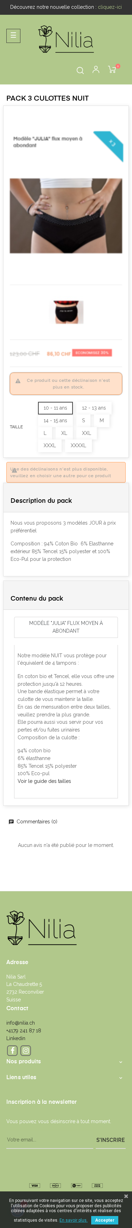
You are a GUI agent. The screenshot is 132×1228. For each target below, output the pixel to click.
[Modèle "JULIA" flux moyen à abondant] (66, 216)
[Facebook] (12, 1050)
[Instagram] (25, 1050)
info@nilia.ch (20, 1023)
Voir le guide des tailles (44, 781)
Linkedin (15, 1038)
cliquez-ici (110, 7)
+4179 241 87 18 (23, 1030)
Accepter (104, 1220)
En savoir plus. (73, 1220)
